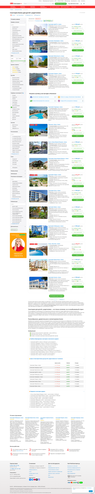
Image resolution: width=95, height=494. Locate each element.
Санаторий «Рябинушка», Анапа (55, 226)
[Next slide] (46, 30)
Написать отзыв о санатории (54, 473)
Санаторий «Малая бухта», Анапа (56, 56)
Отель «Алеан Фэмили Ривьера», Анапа (57, 142)
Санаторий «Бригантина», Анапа (56, 259)
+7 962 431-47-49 (18, 255)
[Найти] (53, 4)
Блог (56, 0)
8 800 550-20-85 (18, 253)
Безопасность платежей (72, 466)
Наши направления (71, 473)
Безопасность (74, 0)
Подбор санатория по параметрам (55, 471)
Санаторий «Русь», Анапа (54, 190)
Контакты (83, 0)
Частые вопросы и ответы (53, 469)
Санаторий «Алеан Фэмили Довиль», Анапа (58, 158)
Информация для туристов (48, 0)
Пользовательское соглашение (73, 469)
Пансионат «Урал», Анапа (54, 124)
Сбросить (37, 18)
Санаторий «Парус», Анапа (54, 174)
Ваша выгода (67, 0)
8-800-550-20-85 (19, 450)
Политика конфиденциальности (73, 467)
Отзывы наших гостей (33, 473)
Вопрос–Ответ (61, 0)
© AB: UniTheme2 (41, 486)
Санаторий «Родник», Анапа (55, 73)
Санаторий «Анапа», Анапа (54, 277)
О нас (79, 0)
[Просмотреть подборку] (84, 4)
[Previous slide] (31, 30)
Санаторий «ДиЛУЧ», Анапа (54, 24)
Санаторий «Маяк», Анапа (54, 207)
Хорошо (90, 491)
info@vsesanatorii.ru (33, 469)
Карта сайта (69, 471)
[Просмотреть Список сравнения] (81, 4)
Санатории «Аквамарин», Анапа (55, 40)
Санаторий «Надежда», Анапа (55, 107)
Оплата (40, 0)
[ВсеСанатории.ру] (16, 4)
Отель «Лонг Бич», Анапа (54, 243)
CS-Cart (28, 486)
